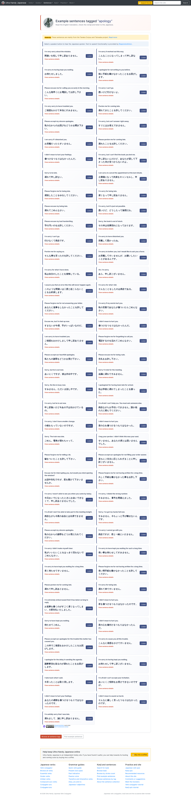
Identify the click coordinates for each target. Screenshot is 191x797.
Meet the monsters (132, 782)
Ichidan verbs (45, 779)
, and (75, 782)
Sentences (47, 3)
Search (185, 3)
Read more (113, 37)
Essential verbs (46, 773)
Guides (38, 3)
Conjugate (46, 785)
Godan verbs (45, 776)
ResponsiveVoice (125, 44)
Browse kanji (102, 771)
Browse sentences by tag (106, 779)
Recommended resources (134, 773)
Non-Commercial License (61, 727)
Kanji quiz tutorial (131, 787)
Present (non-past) (76, 771)
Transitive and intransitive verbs (81, 779)
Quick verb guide (75, 768)
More (71, 3)
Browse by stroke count (106, 773)
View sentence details (52, 59)
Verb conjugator (46, 768)
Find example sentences (73, 737)
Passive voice (74, 776)
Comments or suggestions (135, 779)
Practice (63, 3)
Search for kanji (103, 768)
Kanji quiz (129, 771)
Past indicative (74, 773)
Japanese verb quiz (132, 768)
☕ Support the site (145, 3)
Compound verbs (48, 782)
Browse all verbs (46, 771)
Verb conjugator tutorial (134, 785)
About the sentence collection (108, 782)
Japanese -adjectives (77, 785)
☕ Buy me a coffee (139, 755)
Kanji (56, 3)
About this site (130, 776)
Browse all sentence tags (51, 737)
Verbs (31, 3)
